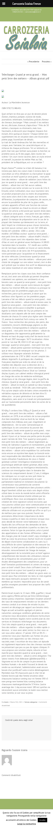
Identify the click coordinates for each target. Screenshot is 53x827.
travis (6, 702)
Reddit (21, 726)
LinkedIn (16, 726)
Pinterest (39, 726)
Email (6, 732)
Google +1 (33, 726)
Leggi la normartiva (26, 823)
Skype (31, 17)
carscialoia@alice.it (33, 12)
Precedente (34, 61)
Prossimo (46, 61)
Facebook (21, 17)
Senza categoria (30, 702)
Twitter (26, 17)
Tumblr (28, 726)
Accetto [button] (42, 820)
